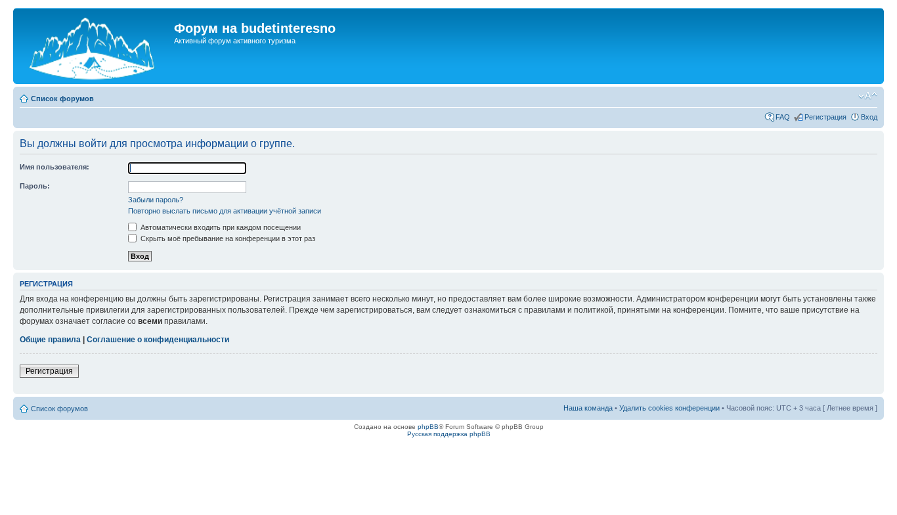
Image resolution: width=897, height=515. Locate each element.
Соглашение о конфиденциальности (158, 339)
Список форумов (62, 98)
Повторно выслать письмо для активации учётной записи (224, 211)
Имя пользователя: (54, 167)
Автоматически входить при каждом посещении (220, 227)
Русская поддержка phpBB (449, 433)
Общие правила (50, 339)
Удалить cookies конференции (669, 408)
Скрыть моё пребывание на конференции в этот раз (227, 238)
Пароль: (35, 186)
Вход (869, 117)
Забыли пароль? (155, 200)
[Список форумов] (95, 46)
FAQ (783, 117)
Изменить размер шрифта (867, 96)
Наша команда (588, 408)
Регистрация (825, 117)
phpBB (428, 426)
